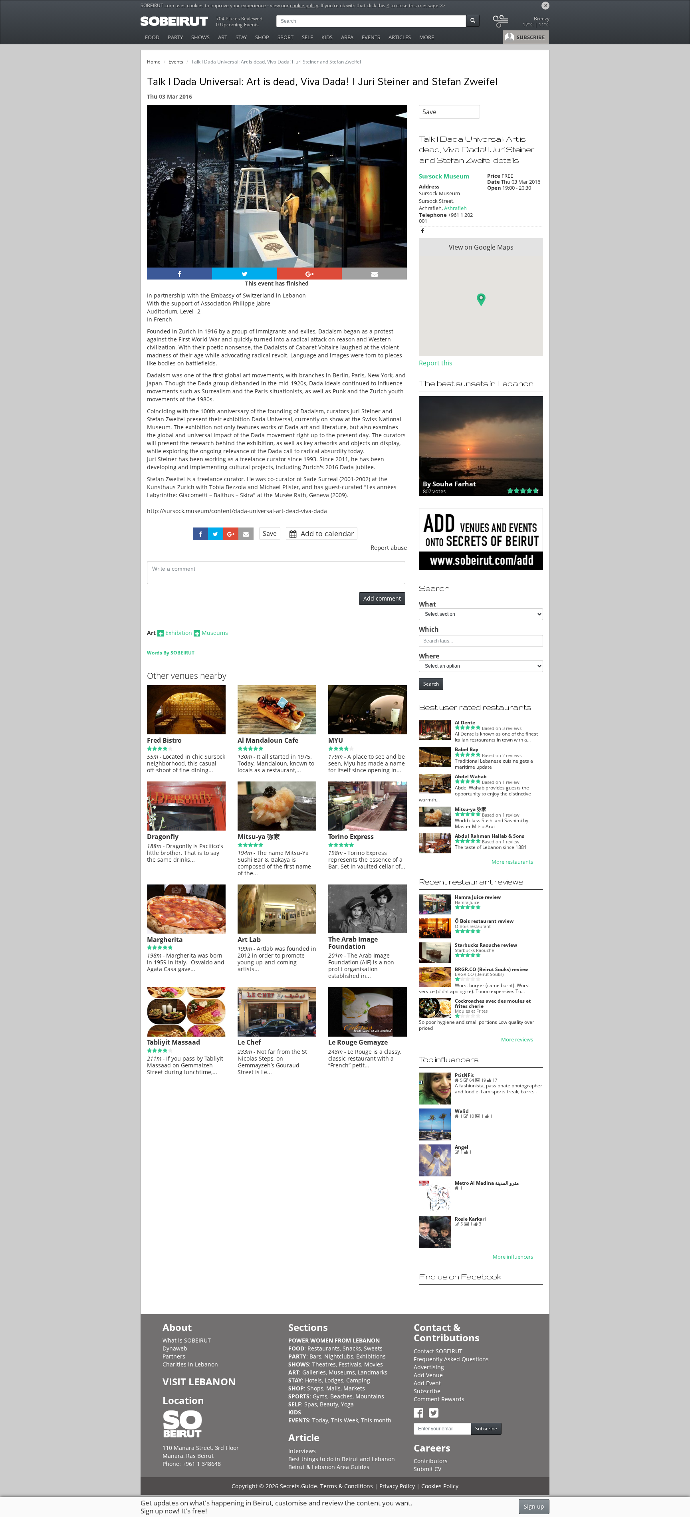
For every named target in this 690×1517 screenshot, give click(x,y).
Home (154, 61)
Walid (462, 1111)
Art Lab (249, 939)
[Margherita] (186, 931)
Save (270, 533)
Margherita (165, 939)
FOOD (152, 37)
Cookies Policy (439, 1486)
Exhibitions (371, 1356)
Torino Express (351, 836)
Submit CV (427, 1469)
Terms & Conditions (346, 1486)
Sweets (373, 1348)
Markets (354, 1388)
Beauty (329, 1404)
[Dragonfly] (186, 828)
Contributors (431, 1461)
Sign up (534, 1506)
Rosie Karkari (470, 1219)
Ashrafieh (455, 208)
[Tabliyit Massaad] (186, 1034)
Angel (461, 1147)
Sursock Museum (444, 176)
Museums (215, 633)
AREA (347, 37)
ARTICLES (400, 37)
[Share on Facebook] (179, 274)
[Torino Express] (367, 828)
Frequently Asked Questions (451, 1359)
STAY (241, 37)
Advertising (429, 1367)
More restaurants (512, 862)
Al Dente (465, 722)
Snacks (352, 1348)
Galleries (314, 1372)
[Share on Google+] (309, 274)
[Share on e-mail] (374, 274)
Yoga (347, 1404)
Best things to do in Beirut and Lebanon (341, 1459)
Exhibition (178, 633)
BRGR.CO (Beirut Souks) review (491, 969)
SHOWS (200, 37)
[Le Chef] (277, 1034)
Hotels (313, 1380)
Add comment (382, 598)
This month (376, 1420)
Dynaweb (175, 1348)
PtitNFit (464, 1075)
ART (222, 37)
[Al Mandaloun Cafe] (277, 732)
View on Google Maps (481, 247)
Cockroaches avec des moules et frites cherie (493, 1003)
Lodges (334, 1380)
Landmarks (372, 1372)
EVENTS (371, 37)
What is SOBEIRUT (187, 1340)
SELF (307, 37)
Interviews (302, 1451)
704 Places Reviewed (239, 18)
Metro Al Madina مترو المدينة (487, 1183)
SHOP (262, 37)
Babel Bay (466, 749)
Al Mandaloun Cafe (268, 740)
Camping (358, 1380)
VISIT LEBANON (199, 1381)
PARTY (175, 37)
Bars (315, 1356)
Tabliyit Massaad (173, 1042)
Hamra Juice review (478, 897)
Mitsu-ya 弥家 (259, 836)
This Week (344, 1420)
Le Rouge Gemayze (358, 1042)
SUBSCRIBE (530, 37)
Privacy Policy (397, 1486)
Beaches (341, 1396)
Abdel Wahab (471, 776)
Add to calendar (326, 533)
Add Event (427, 1383)
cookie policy (304, 5)
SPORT (285, 37)
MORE (426, 37)
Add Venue (428, 1375)
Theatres (324, 1364)
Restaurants (323, 1348)
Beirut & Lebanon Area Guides (328, 1467)
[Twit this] (244, 274)
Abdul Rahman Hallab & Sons (489, 836)
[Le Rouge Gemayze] (367, 1034)
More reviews (517, 1039)
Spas (310, 1404)
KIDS (327, 37)
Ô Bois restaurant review (484, 921)
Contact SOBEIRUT (438, 1351)
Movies (373, 1364)
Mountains (369, 1396)
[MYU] (367, 732)
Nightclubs (338, 1356)
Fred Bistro (164, 740)
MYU (335, 740)
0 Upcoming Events (237, 24)
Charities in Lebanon (190, 1364)
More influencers (513, 1256)
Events (176, 61)
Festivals (350, 1364)
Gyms (320, 1396)
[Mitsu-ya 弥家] (277, 828)
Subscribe (427, 1391)
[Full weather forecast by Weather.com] (520, 23)
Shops (315, 1388)
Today (320, 1420)
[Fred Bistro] (186, 732)
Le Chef (249, 1042)
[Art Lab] (277, 931)
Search (431, 683)
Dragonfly (162, 836)
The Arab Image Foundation (353, 943)
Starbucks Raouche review (486, 945)
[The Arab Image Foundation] (367, 931)
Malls (333, 1388)
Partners (174, 1356)
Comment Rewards (439, 1399)
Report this (435, 363)
